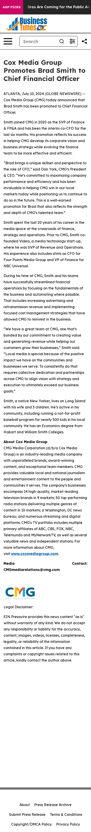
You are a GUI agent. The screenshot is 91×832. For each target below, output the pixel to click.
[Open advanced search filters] (72, 41)
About (24, 804)
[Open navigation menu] (8, 41)
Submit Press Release (27, 814)
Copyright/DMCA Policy (31, 824)
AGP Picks (12, 7)
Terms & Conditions (66, 814)
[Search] (61, 41)
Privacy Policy (68, 824)
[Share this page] (84, 41)
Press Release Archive (53, 804)
